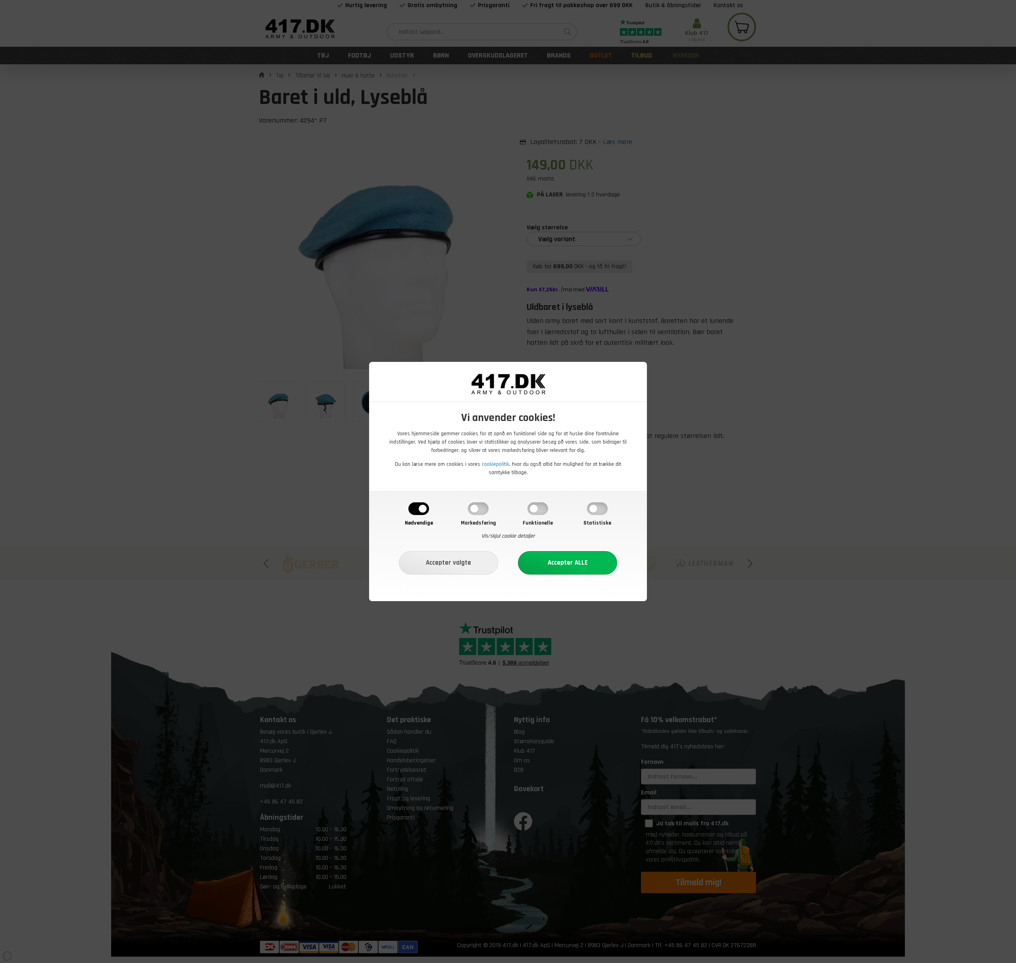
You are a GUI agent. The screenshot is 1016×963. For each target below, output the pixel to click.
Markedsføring (478, 523)
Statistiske (597, 523)
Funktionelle (538, 523)
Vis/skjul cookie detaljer (508, 536)
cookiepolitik (495, 464)
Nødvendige (419, 523)
